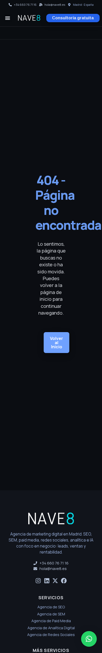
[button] (8, 18)
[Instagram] (38, 581)
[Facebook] (64, 581)
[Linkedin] (47, 581)
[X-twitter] (55, 581)
